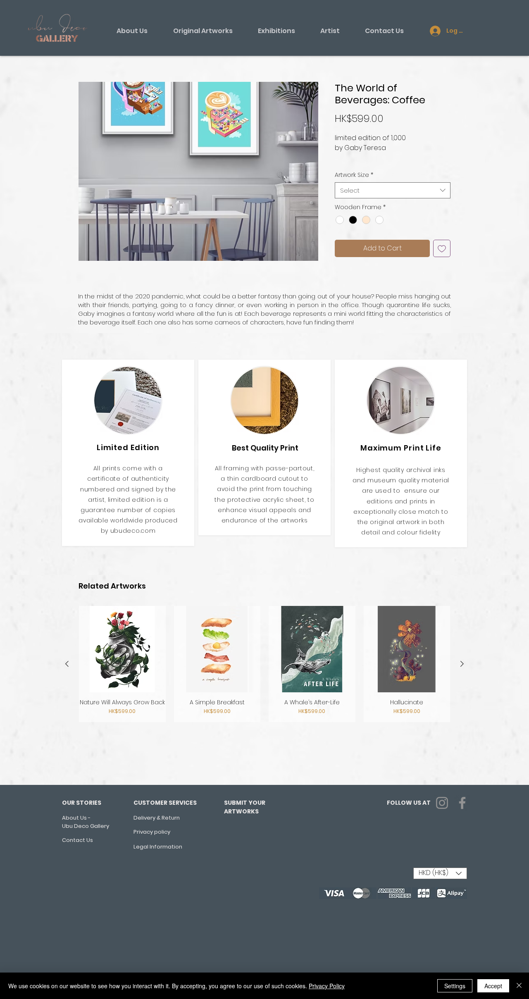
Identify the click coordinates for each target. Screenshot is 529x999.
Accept (493, 986)
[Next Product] (462, 664)
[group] (264, 664)
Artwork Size (354, 175)
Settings (454, 986)
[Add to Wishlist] (441, 248)
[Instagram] (442, 803)
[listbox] (440, 873)
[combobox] (392, 190)
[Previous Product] (67, 664)
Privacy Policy (327, 986)
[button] (198, 171)
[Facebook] (462, 803)
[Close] (519, 985)
